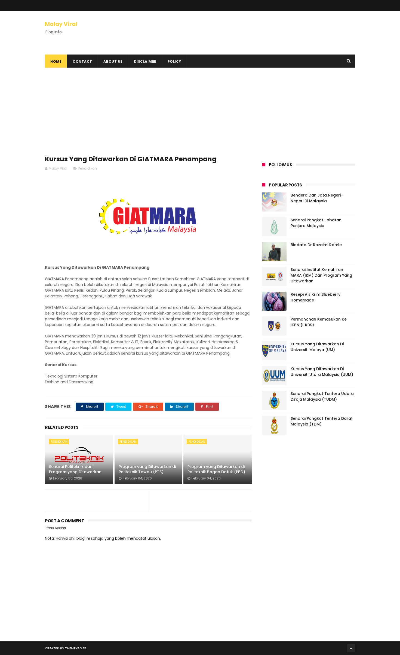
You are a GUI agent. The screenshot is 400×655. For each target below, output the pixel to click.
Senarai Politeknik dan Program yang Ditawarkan (75, 469)
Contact (82, 61)
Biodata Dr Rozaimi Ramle (316, 244)
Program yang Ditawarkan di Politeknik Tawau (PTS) (147, 469)
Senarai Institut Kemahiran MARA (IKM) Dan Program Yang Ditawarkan (321, 275)
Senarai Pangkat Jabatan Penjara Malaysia (316, 222)
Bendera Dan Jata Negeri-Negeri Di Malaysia (317, 198)
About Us (113, 61)
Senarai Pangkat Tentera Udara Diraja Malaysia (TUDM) (322, 396)
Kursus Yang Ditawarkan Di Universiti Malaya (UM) (317, 346)
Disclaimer (145, 61)
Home (55, 61)
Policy (174, 61)
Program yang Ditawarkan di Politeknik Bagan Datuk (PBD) (216, 469)
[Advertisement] (148, 114)
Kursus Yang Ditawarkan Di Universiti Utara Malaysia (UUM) (322, 371)
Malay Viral (61, 24)
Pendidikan (87, 168)
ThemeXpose (75, 648)
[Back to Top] (351, 648)
